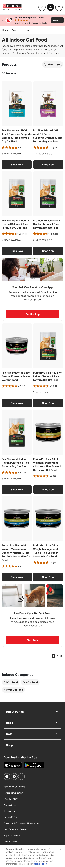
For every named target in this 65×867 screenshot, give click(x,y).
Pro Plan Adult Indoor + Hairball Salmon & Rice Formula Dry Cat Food (15, 224)
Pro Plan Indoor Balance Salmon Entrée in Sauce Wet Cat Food (16, 376)
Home (5, 30)
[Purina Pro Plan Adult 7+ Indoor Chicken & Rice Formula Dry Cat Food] (48, 345)
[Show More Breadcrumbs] (21, 30)
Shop (9, 745)
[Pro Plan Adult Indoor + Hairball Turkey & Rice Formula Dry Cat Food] (48, 193)
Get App (57, 20)
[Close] (2, 20)
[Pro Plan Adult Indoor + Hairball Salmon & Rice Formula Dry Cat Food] (17, 193)
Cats (14, 30)
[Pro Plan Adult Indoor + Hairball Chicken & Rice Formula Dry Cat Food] (17, 432)
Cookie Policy (10, 841)
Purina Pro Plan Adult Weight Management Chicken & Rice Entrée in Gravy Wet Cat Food (47, 464)
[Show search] (42, 7)
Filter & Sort (55, 64)
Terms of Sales (11, 811)
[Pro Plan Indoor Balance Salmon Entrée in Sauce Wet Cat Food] (17, 345)
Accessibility (10, 805)
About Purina (15, 711)
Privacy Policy (11, 799)
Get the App (32, 314)
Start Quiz (32, 640)
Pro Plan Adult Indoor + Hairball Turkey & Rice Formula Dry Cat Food (46, 224)
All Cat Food (11, 682)
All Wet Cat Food (13, 689)
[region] (32, 856)
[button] (17, 164)
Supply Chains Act (13, 835)
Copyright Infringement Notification (21, 823)
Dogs (9, 722)
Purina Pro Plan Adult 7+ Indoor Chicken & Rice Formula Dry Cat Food (47, 376)
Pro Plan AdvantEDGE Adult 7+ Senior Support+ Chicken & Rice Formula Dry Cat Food (48, 136)
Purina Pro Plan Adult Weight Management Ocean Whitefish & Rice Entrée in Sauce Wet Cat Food (16, 553)
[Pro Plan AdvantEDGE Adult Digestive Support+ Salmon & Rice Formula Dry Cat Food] (17, 103)
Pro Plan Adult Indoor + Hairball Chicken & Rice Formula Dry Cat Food (15, 462)
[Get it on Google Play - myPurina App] (34, 765)
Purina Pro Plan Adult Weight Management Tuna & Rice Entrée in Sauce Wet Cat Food (45, 551)
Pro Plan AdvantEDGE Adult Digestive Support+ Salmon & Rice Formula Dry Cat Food (17, 136)
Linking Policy (10, 817)
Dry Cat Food (30, 682)
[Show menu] (59, 7)
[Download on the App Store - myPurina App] (13, 765)
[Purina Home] (20, 7)
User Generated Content (16, 829)
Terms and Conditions (14, 786)
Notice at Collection (13, 792)
